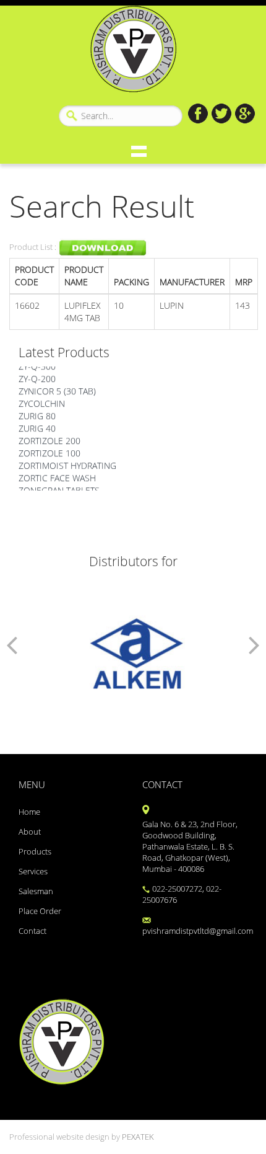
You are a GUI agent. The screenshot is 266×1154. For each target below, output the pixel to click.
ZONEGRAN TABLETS (59, 488)
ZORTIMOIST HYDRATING (67, 463)
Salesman (36, 891)
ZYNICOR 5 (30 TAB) (57, 389)
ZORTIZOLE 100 (49, 451)
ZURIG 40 (37, 426)
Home (29, 812)
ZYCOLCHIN (42, 401)
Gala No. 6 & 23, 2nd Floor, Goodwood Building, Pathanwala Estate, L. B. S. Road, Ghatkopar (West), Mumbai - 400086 (190, 846)
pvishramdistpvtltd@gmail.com (194, 931)
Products (35, 851)
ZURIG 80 (37, 414)
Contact (32, 931)
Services (33, 871)
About (30, 832)
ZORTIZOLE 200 (49, 439)
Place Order (40, 911)
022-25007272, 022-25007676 (181, 894)
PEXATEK (138, 1137)
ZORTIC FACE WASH (57, 476)
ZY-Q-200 (37, 377)
